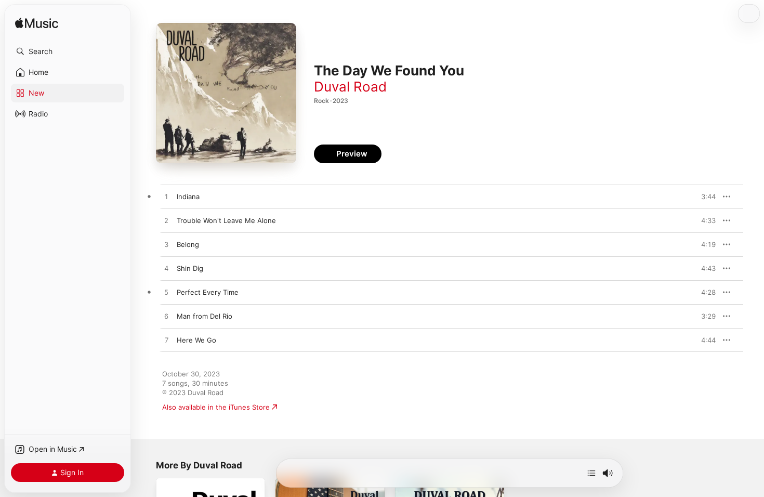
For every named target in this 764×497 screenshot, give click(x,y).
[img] (36, 24)
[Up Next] (591, 473)
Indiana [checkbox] (188, 196)
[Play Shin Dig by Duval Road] (166, 268)
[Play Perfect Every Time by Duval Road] (166, 292)
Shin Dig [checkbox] (190, 268)
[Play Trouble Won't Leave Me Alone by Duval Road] (166, 221)
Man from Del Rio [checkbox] (204, 316)
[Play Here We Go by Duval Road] (166, 340)
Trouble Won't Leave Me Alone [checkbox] (226, 220)
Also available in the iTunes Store (216, 407)
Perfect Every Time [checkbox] (208, 292)
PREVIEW (704, 196)
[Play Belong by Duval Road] (166, 245)
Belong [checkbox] (188, 244)
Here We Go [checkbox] (196, 340)
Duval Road (350, 87)
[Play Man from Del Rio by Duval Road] (166, 316)
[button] (67, 51)
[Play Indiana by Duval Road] (166, 197)
